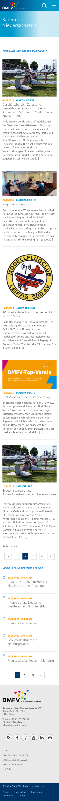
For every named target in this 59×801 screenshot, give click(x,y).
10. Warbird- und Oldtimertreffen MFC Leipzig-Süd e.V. (28, 314)
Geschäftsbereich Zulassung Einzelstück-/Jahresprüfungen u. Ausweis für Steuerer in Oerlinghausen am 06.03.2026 (28, 110)
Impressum (36, 791)
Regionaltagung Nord (17, 204)
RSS (9, 737)
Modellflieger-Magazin (15, 759)
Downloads (8, 795)
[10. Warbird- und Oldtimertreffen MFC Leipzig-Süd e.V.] (29, 277)
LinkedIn (41, 737)
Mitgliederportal (12, 764)
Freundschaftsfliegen (22, 623)
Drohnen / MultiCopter (15, 755)
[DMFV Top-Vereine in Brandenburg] (29, 374)
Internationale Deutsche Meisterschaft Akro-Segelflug (28, 604)
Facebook (17, 737)
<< (8, 556)
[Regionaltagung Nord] (29, 183)
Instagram (25, 737)
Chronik (23, 795)
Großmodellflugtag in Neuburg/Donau (23, 642)
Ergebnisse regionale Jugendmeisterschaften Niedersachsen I (29, 494)
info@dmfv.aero (17, 722)
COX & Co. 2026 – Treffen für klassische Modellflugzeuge (27, 583)
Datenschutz (20, 791)
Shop (5, 750)
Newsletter (50, 737)
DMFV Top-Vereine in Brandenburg (26, 397)
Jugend (6, 769)
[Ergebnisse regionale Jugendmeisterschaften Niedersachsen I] (29, 463)
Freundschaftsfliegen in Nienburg (31, 660)
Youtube (33, 737)
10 (33, 674)
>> (51, 556)
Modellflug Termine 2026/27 (22, 568)
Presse (5, 791)
